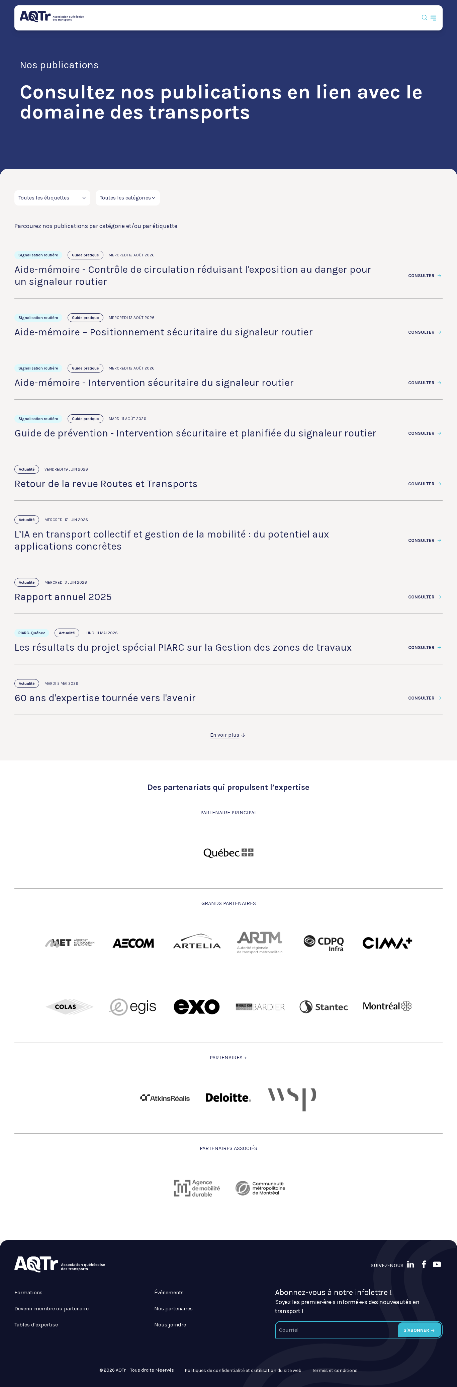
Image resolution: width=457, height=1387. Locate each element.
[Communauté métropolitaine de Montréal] (260, 1188)
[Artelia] (197, 943)
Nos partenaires (173, 1308)
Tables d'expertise (36, 1324)
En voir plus (224, 735)
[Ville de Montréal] (387, 1007)
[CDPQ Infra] (324, 943)
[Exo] (197, 1007)
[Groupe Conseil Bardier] (260, 1007)
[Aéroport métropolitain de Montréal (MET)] (69, 943)
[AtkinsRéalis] (165, 1097)
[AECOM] (133, 943)
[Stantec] (324, 1007)
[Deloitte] (228, 1097)
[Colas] (69, 1007)
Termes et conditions (335, 1370)
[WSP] (292, 1097)
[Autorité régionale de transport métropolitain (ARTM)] (260, 943)
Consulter (422, 275)
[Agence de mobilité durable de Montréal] (197, 1188)
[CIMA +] (387, 943)
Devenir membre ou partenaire (51, 1308)
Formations (28, 1292)
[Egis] (133, 1007)
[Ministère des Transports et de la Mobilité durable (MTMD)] (228, 852)
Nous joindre (170, 1324)
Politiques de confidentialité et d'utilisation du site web (243, 1370)
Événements (169, 1292)
